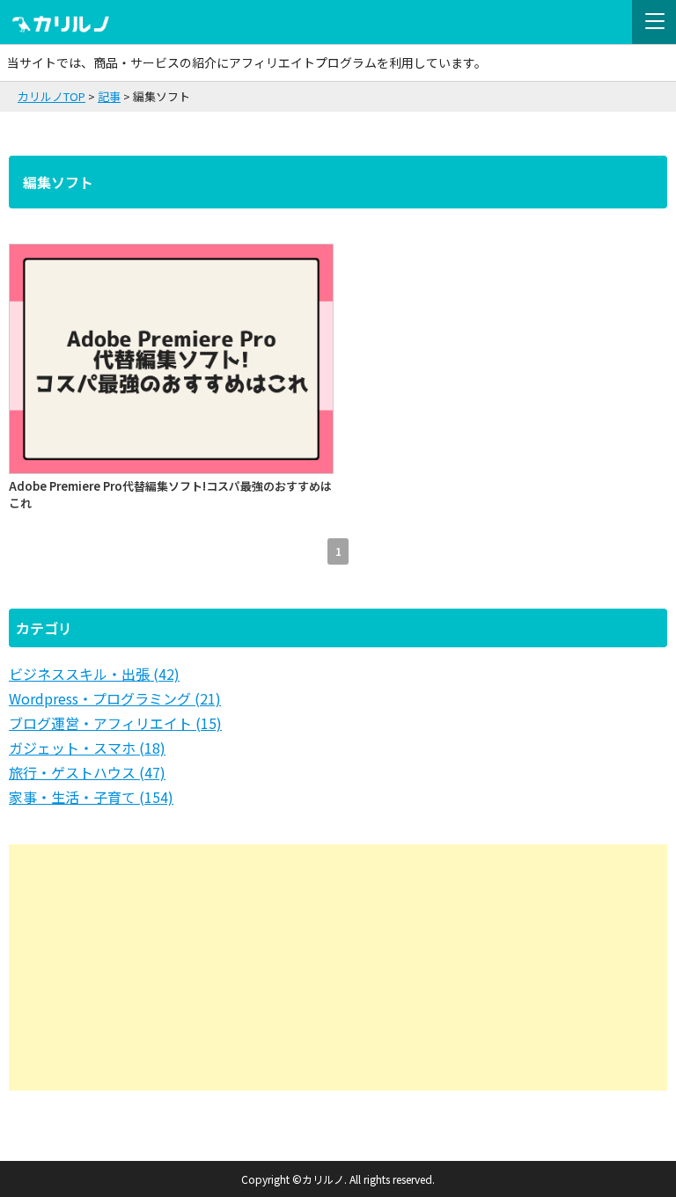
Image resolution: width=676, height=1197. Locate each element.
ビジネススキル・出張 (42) (94, 673)
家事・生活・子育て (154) (91, 796)
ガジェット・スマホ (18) (87, 747)
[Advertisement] (338, 967)
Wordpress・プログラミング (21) (115, 698)
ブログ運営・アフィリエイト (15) (115, 723)
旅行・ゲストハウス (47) (87, 772)
